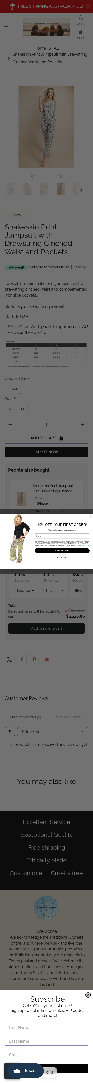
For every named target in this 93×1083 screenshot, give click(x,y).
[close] (88, 995)
